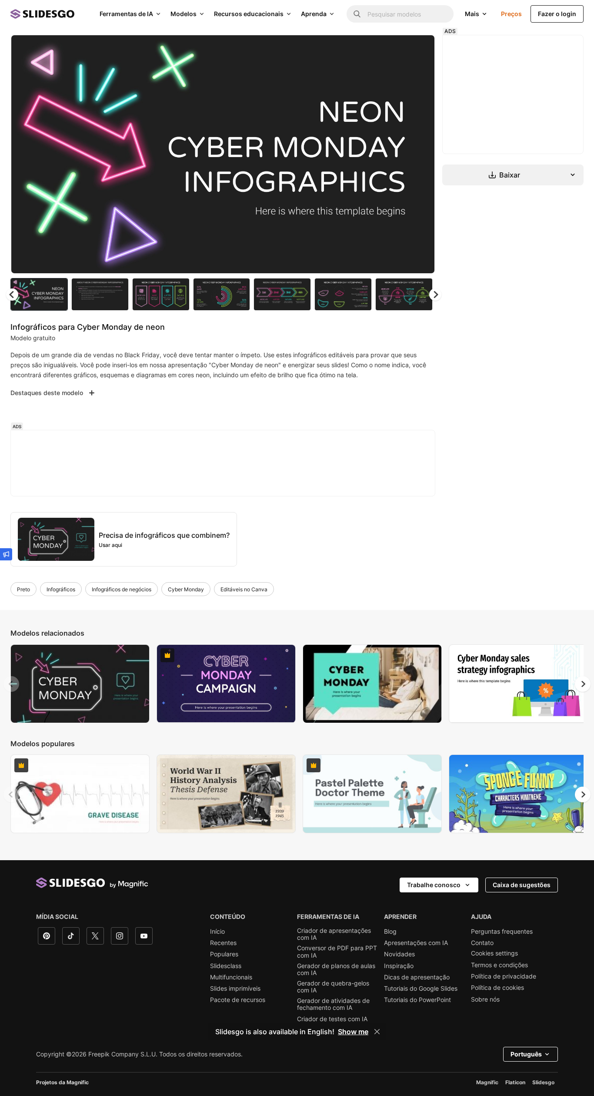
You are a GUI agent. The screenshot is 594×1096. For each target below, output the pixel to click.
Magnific (487, 1082)
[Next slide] (422, 154)
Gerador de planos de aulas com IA (336, 969)
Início (217, 931)
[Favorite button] (397, 48)
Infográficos (61, 589)
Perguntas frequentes (502, 931)
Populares (224, 954)
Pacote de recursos (237, 999)
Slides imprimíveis (235, 988)
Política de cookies (497, 987)
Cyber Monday (186, 589)
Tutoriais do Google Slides (420, 988)
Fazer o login (557, 13)
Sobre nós (485, 999)
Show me (353, 1032)
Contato (482, 942)
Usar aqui (110, 545)
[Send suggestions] (6, 554)
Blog (390, 931)
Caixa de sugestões (522, 884)
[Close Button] (377, 1032)
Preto (23, 589)
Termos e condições (499, 965)
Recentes (223, 942)
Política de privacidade (503, 976)
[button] (435, 294)
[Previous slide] (11, 684)
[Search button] (357, 14)
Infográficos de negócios (121, 589)
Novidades (399, 954)
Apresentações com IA (416, 942)
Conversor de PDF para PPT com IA (337, 952)
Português (526, 1054)
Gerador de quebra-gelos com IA (333, 987)
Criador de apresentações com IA (334, 934)
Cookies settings (494, 953)
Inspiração (399, 965)
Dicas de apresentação (417, 977)
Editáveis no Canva (243, 589)
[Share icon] (420, 48)
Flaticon (515, 1082)
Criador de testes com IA (332, 1019)
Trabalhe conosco (434, 884)
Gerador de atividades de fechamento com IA (333, 1004)
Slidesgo (543, 1082)
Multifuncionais (231, 977)
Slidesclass (225, 965)
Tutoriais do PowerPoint (417, 999)
